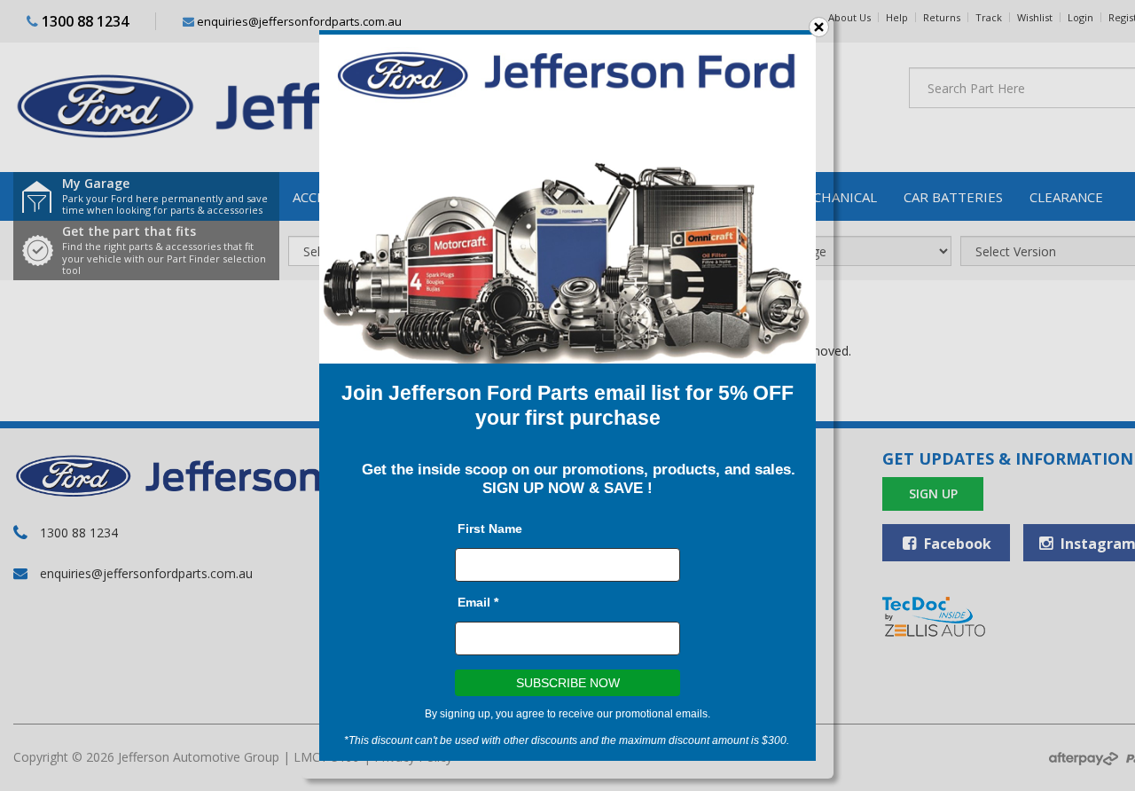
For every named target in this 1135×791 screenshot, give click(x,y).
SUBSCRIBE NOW (568, 683)
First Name (490, 528)
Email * (478, 602)
